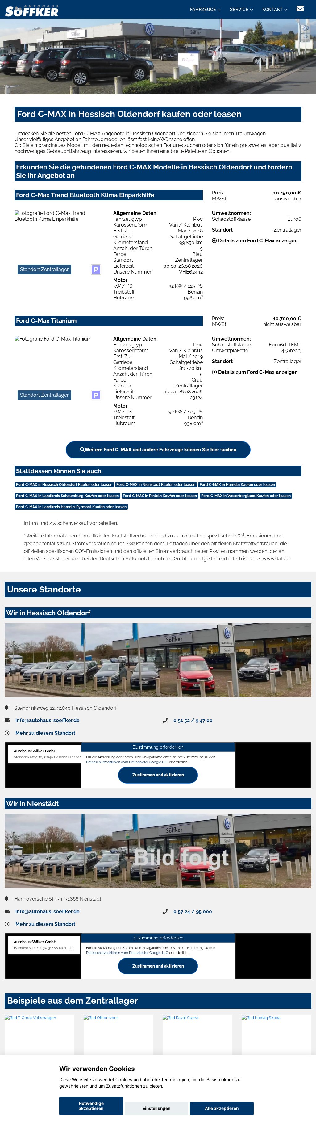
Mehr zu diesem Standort (45, 733)
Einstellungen (156, 1108)
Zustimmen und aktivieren (158, 774)
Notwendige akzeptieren (91, 1106)
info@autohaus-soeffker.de (47, 720)
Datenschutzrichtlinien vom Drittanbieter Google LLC (127, 762)
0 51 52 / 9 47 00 (193, 720)
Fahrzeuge (203, 9)
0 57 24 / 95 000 (192, 911)
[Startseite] (32, 10)
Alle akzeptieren (222, 1108)
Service (239, 9)
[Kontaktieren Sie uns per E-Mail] (300, 8)
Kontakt (272, 9)
